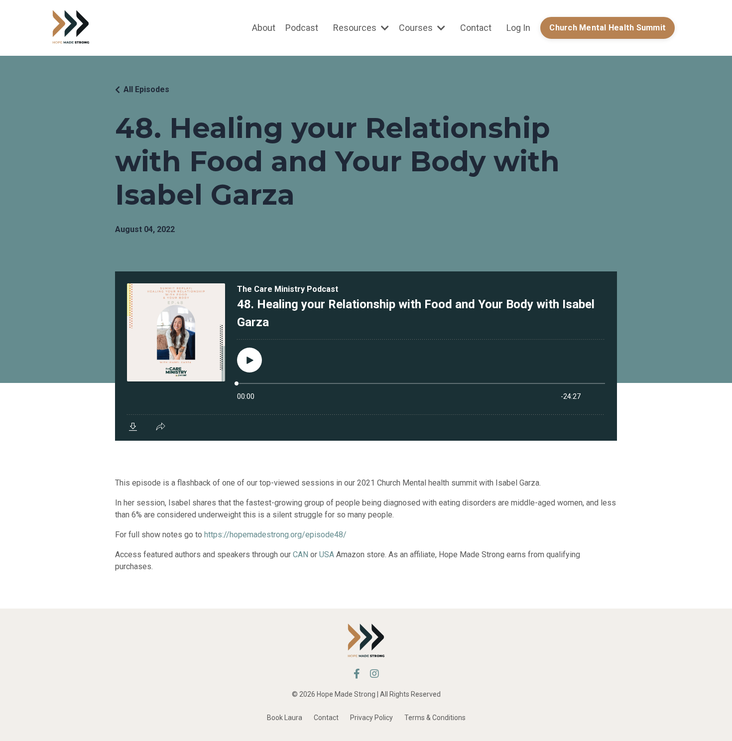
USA (326, 554)
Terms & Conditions (435, 718)
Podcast (301, 27)
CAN (300, 554)
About (263, 27)
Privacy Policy (371, 718)
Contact (475, 27)
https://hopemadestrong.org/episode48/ (275, 534)
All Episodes (146, 89)
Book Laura (284, 718)
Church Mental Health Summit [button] (607, 27)
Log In (518, 27)
